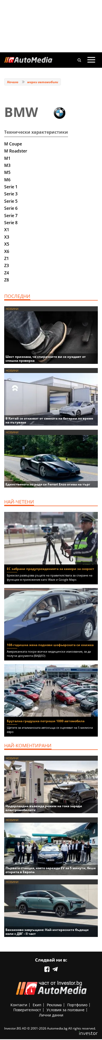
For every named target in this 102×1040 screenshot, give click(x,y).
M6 (7, 180)
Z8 (6, 280)
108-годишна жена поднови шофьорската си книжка (50, 645)
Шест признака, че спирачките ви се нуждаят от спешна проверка (45, 358)
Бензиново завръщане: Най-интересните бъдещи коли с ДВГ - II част (47, 932)
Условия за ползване (65, 1009)
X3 (6, 237)
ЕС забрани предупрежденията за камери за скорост (50, 569)
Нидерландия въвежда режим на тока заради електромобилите (43, 808)
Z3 (6, 265)
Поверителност (27, 1009)
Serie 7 (11, 215)
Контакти (18, 1004)
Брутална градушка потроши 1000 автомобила (45, 721)
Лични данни (51, 1015)
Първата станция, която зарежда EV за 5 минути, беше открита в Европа (50, 870)
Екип (37, 1004)
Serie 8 (11, 222)
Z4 (6, 273)
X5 (6, 244)
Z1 (6, 258)
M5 (7, 172)
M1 (7, 158)
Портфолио (77, 1004)
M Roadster (15, 151)
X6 (6, 251)
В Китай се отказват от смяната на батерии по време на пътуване (49, 420)
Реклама (54, 1004)
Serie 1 (11, 187)
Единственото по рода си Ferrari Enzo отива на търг (47, 484)
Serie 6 (11, 208)
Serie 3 (11, 194)
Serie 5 (11, 201)
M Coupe (13, 144)
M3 (7, 165)
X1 (6, 230)
